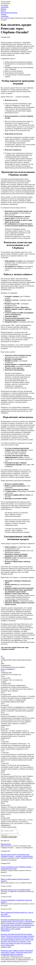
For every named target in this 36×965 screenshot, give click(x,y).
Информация (5, 930)
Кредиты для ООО (7, 941)
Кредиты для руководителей (10, 934)
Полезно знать (6, 916)
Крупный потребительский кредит (13, 920)
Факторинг (18, 925)
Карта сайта (10, 945)
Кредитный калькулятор (9, 12)
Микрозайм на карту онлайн (10, 929)
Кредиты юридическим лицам (17, 936)
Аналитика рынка (22, 952)
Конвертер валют (7, 950)
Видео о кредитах (17, 954)
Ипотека (9, 927)
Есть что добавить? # (8, 669)
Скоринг (12, 952)
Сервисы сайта (6, 947)
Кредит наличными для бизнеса (12, 923)
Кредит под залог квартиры (21, 927)
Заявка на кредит (19, 950)
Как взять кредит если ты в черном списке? (15, 889)
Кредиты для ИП (20, 938)
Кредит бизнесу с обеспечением (24, 921)
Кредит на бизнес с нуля (22, 941)
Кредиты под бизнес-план (25, 939)
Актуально (4, 5)
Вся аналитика (6, 844)
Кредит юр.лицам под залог (10, 943)
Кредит (3, 11)
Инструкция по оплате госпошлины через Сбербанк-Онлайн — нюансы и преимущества (17, 855)
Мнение (3, 9)
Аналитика (4, 7)
